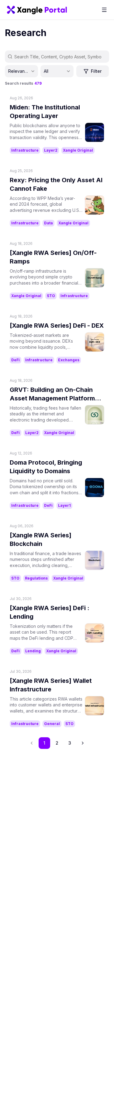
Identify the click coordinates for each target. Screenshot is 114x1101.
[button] (83, 743)
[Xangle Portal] (37, 10)
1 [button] (44, 743)
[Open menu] (104, 10)
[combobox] (21, 71)
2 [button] (57, 743)
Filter (96, 71)
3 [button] (69, 743)
